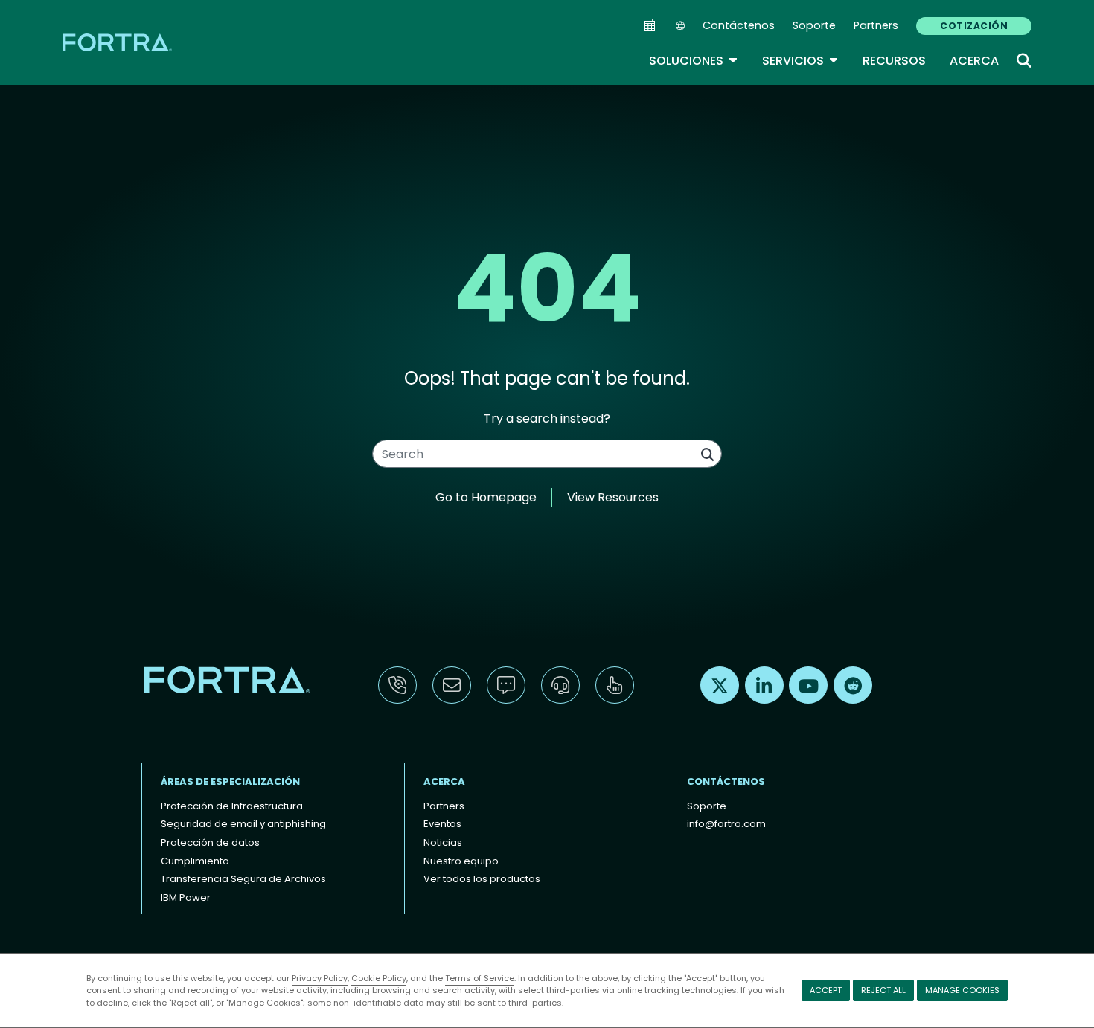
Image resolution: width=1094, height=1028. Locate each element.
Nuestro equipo (461, 861)
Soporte (814, 25)
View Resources (613, 497)
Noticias (442, 842)
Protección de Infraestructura (232, 806)
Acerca (974, 60)
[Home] (118, 42)
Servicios (800, 60)
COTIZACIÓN (974, 25)
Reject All (883, 990)
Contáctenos (739, 25)
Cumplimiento (195, 861)
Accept (826, 990)
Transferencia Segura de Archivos (243, 879)
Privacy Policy (320, 978)
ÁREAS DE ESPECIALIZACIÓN (230, 781)
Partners (876, 25)
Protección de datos (210, 842)
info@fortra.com (726, 824)
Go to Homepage (486, 497)
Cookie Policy (378, 978)
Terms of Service (479, 978)
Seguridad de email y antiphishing (243, 824)
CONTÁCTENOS (726, 781)
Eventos (442, 824)
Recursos (894, 60)
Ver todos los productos (481, 879)
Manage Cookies (962, 990)
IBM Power (186, 897)
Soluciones (693, 60)
